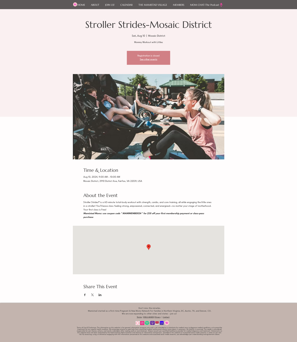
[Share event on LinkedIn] (100, 295)
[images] (138, 323)
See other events (148, 59)
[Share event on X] (92, 295)
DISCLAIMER (148, 317)
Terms (139, 317)
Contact (166, 317)
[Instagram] (142, 323)
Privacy (158, 317)
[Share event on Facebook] (84, 295)
